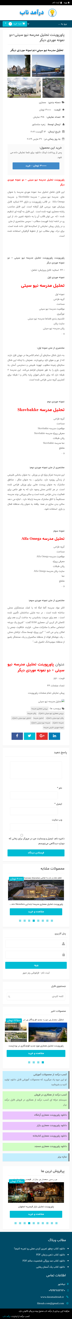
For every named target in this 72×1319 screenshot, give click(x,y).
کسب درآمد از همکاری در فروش (50, 1095)
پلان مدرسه (31, 713)
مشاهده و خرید (36, 912)
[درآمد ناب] (36, 13)
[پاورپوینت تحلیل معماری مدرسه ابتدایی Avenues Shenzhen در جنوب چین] (36, 889)
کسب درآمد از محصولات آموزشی (50, 1074)
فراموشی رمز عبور (31, 973)
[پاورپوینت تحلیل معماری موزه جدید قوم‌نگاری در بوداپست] (36, 1030)
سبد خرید (16, 23)
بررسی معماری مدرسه (39, 708)
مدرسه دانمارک (58, 722)
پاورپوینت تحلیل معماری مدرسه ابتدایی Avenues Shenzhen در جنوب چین (36, 904)
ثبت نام (56, 2)
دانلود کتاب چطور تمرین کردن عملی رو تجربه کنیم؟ (39, 1249)
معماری (42, 102)
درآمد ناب (7, 1316)
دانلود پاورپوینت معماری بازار (52, 1125)
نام (59, 788)
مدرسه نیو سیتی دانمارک (40, 722)
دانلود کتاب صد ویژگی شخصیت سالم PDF (44, 1261)
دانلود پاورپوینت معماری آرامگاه (50, 1115)
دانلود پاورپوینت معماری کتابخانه (50, 1136)
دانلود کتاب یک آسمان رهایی (50, 1267)
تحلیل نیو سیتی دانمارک (21, 718)
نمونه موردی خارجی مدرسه (54, 727)
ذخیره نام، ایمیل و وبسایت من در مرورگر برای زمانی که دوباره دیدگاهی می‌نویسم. (36, 841)
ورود (65, 2)
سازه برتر (62, 1157)
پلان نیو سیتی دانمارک (55, 718)
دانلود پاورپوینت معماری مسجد (50, 1146)
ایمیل (58, 804)
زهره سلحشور (38, 124)
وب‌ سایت (57, 820)
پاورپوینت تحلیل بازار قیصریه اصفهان (36, 1206)
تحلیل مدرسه (38, 718)
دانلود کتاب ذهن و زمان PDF (50, 1255)
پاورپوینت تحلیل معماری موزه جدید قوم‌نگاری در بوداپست (36, 1046)
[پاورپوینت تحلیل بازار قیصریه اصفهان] (36, 1191)
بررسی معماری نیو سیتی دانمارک (51, 713)
